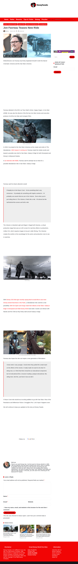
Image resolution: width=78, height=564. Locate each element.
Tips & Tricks (28, 19)
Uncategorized (43, 24)
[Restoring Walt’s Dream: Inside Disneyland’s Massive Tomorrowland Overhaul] (10, 528)
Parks (12, 19)
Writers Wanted (56, 551)
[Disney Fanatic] (39, 5)
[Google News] (31, 439)
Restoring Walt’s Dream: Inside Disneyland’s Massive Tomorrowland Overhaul (9, 534)
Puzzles (44, 19)
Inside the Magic (32, 552)
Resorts (19, 19)
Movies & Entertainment (32, 24)
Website (30, 502)
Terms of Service (56, 552)
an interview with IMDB (11, 160)
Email (5, 502)
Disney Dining (32, 555)
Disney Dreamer (32, 553)
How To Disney (32, 550)
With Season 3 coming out (19, 150)
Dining (37, 19)
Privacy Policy (56, 554)
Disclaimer (55, 555)
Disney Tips (31, 551)
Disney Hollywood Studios (10, 24)
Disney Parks (21, 24)
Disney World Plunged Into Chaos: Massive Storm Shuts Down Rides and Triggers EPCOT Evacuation (43, 535)
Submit (57, 72)
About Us (54, 557)
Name (5, 496)
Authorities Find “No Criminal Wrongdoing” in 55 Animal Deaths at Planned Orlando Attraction (27, 535)
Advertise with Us (56, 550)
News (6, 19)
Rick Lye (7, 31)
